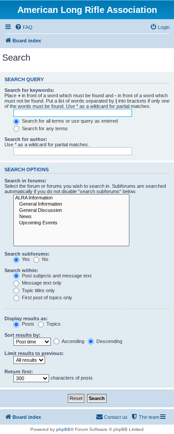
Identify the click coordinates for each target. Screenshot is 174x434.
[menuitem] (24, 27)
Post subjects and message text (56, 275)
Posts (27, 324)
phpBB (63, 429)
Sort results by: (22, 335)
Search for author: (25, 139)
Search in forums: (25, 180)
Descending (108, 341)
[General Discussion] (71, 210)
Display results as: (26, 318)
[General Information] (71, 204)
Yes (25, 259)
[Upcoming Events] (71, 223)
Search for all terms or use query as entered (69, 121)
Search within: (21, 270)
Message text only (41, 282)
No (44, 259)
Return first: (18, 371)
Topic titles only (38, 290)
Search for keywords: (29, 90)
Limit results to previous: (34, 353)
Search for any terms (44, 128)
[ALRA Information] (71, 198)
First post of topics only (46, 297)
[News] (71, 217)
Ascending (72, 341)
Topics (53, 324)
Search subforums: (27, 253)
